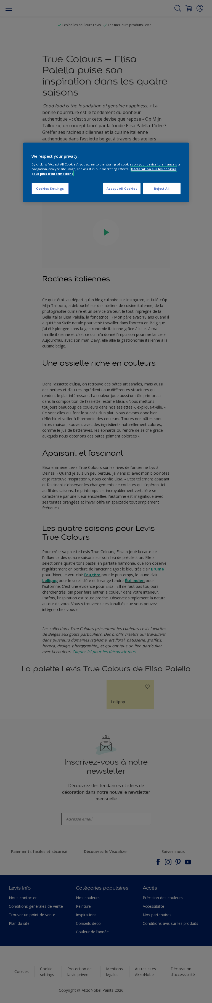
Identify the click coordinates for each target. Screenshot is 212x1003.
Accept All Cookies (122, 188)
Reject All (162, 188)
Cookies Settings (50, 188)
